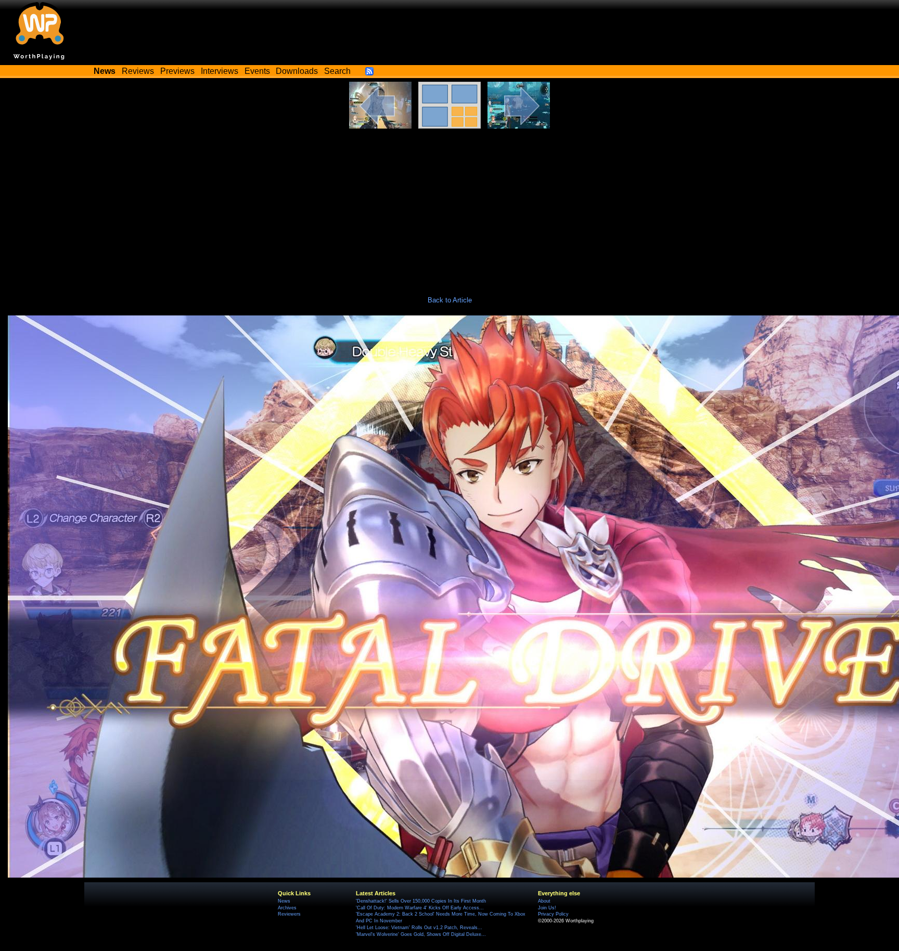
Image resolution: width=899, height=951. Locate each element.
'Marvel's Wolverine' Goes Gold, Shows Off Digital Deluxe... (421, 934)
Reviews (138, 71)
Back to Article (450, 300)
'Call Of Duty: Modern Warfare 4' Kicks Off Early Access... (420, 907)
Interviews (219, 71)
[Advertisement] (449, 207)
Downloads (297, 71)
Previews (177, 71)
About (544, 901)
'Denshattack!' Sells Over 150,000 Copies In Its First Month (421, 901)
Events (257, 71)
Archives (287, 907)
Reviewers (289, 914)
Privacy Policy (553, 914)
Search (337, 71)
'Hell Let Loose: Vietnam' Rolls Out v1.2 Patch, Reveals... (419, 927)
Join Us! (547, 907)
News (284, 901)
